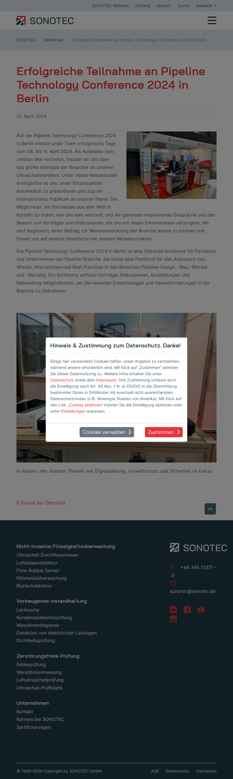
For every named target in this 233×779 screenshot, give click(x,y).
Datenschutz (62, 379)
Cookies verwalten (104, 432)
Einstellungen (73, 411)
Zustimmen (161, 432)
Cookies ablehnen (85, 404)
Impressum (106, 379)
